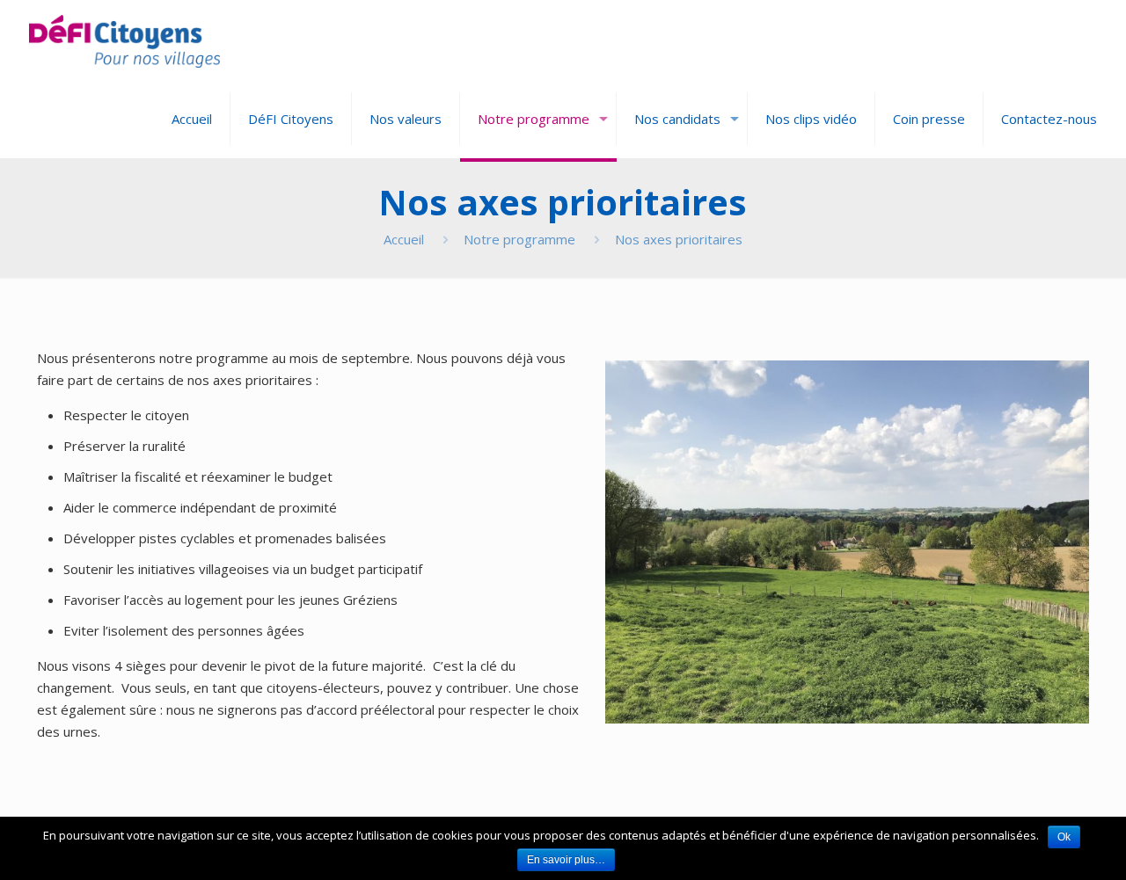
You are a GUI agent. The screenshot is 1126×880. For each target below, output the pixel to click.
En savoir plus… (566, 860)
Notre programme (519, 239)
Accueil (404, 239)
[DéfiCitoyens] (124, 39)
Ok (1064, 837)
